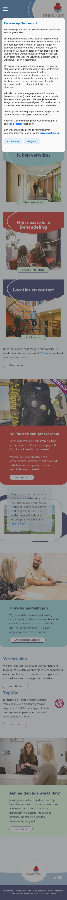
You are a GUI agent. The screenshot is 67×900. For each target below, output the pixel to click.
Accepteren (13, 141)
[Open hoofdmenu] (5, 8)
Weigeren (32, 141)
